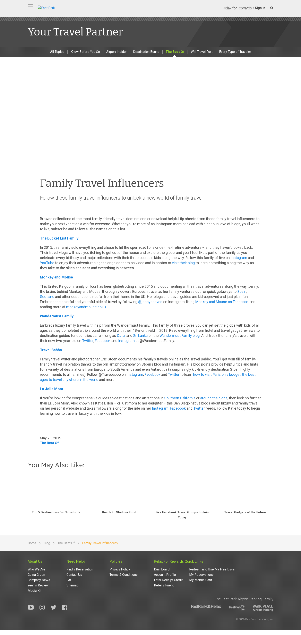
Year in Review (38, 585)
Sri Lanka (140, 335)
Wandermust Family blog (180, 335)
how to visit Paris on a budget (217, 374)
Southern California (179, 398)
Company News (39, 580)
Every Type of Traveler (235, 52)
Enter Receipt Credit (168, 580)
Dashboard (162, 569)
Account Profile (165, 575)
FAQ (69, 580)
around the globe (213, 398)
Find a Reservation (80, 569)
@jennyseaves (150, 302)
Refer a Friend (164, 585)
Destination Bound (146, 52)
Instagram (239, 258)
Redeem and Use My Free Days (212, 569)
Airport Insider (116, 52)
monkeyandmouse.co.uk (86, 307)
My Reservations (201, 575)
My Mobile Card (200, 580)
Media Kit (34, 591)
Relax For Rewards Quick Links (178, 561)
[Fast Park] (64, 7)
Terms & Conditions (124, 575)
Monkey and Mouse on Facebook (222, 302)
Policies (116, 561)
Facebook (103, 341)
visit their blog (183, 263)
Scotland (47, 296)
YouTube (47, 263)
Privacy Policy (120, 569)
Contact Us (74, 575)
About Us (35, 561)
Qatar (121, 335)
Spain (241, 291)
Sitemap (72, 585)
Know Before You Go (85, 52)
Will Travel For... (202, 52)
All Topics (57, 52)
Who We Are (36, 569)
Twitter (87, 341)
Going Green (36, 575)
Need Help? (76, 561)
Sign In (260, 8)
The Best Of (175, 52)
